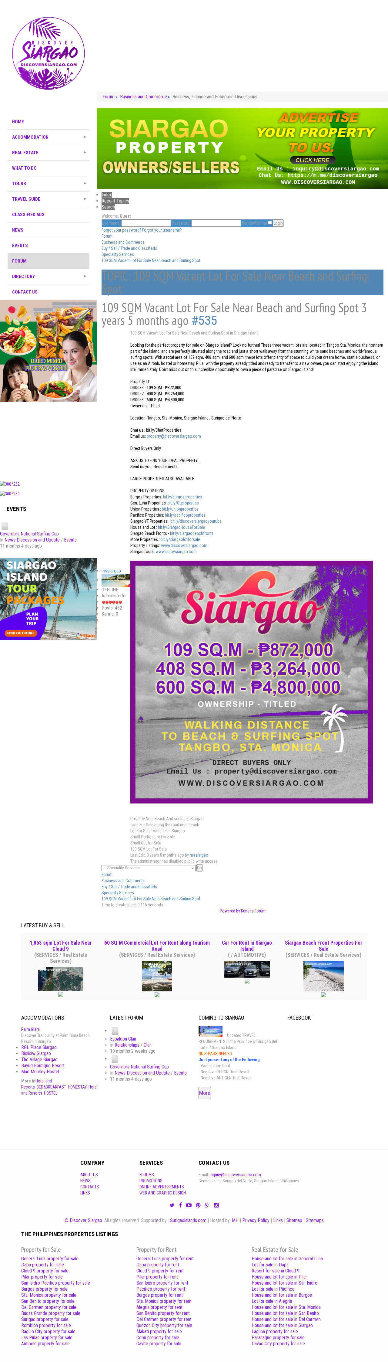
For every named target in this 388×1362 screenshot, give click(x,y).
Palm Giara (30, 1029)
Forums (146, 1174)
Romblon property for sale (46, 1325)
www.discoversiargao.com (184, 545)
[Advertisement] (48, 440)
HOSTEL (50, 1093)
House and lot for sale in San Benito (285, 1313)
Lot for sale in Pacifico (273, 1289)
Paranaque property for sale (278, 1337)
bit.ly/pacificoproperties (185, 515)
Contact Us (25, 292)
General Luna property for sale (50, 1259)
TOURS (19, 183)
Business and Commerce (123, 242)
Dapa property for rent (157, 1265)
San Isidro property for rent (162, 1283)
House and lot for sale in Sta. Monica (286, 1307)
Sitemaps (315, 1220)
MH (235, 1220)
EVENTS (20, 245)
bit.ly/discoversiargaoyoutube (196, 521)
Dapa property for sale (42, 1265)
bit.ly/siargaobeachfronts (192, 533)
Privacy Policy (255, 1220)
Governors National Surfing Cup (29, 534)
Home (18, 121)
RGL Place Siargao (39, 1047)
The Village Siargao (39, 1059)
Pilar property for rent (157, 1277)
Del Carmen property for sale (48, 1307)
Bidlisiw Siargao (36, 1053)
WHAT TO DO (24, 168)
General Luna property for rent (165, 1259)
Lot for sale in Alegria (272, 1301)
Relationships (127, 1045)
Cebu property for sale (157, 1337)
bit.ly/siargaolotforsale (180, 539)
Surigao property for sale (45, 1319)
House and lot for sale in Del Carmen (286, 1319)
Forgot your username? (162, 230)
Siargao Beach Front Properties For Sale (323, 946)
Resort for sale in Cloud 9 (275, 1271)
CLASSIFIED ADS (28, 214)
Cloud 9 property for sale (45, 1271)
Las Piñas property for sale (46, 1337)
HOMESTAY (77, 1087)
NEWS (17, 230)
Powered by (230, 911)
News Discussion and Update (32, 540)
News (85, 1180)
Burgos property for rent (159, 1295)
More (204, 1093)
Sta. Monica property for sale (48, 1295)
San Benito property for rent (163, 1313)
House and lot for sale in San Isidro (284, 1283)
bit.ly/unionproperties (180, 509)
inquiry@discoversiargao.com (235, 1174)
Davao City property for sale (278, 1344)
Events (70, 540)
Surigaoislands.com (188, 1220)
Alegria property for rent (159, 1307)
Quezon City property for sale (164, 1325)
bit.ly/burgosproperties (182, 496)
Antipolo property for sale (45, 1344)
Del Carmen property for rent (164, 1319)
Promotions (150, 1180)
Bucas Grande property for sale (50, 1313)
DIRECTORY (23, 276)
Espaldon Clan (123, 1039)
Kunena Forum (253, 911)
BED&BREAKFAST (51, 1087)
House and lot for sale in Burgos (282, 1295)
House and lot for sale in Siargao (282, 1325)
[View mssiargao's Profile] (116, 580)
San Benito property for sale (48, 1301)
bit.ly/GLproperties (183, 503)
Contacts (89, 1186)
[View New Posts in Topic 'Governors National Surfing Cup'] (5, 526)
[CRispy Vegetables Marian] (48, 350)
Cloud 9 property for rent (160, 1271)
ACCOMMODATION (30, 137)
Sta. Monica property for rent (164, 1301)
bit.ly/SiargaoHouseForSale (181, 527)
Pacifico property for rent (160, 1289)
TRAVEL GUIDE (26, 199)
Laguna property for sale (275, 1331)
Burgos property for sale (44, 1289)
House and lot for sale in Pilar (279, 1277)
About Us (89, 1174)
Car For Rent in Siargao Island (247, 946)
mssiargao (111, 571)
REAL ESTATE (25, 152)
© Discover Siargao (83, 1220)
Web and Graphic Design (162, 1192)
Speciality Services (118, 254)
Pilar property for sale (42, 1277)
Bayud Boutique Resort (43, 1065)
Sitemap (294, 1220)
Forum (19, 261)
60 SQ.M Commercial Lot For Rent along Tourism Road (157, 946)
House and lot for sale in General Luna (287, 1259)
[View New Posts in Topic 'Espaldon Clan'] (115, 1031)
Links (85, 1192)
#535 (204, 320)
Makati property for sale (159, 1331)
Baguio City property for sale (48, 1331)
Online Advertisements (161, 1186)
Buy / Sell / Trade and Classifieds (129, 248)
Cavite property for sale (158, 1344)
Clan (148, 1045)
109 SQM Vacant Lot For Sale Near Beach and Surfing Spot (151, 260)
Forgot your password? (121, 230)
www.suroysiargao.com (176, 551)
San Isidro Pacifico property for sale (55, 1283)
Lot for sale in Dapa (270, 1265)
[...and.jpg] (251, 681)
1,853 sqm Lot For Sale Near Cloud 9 (61, 946)
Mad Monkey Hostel (40, 1072)
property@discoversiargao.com (174, 436)
